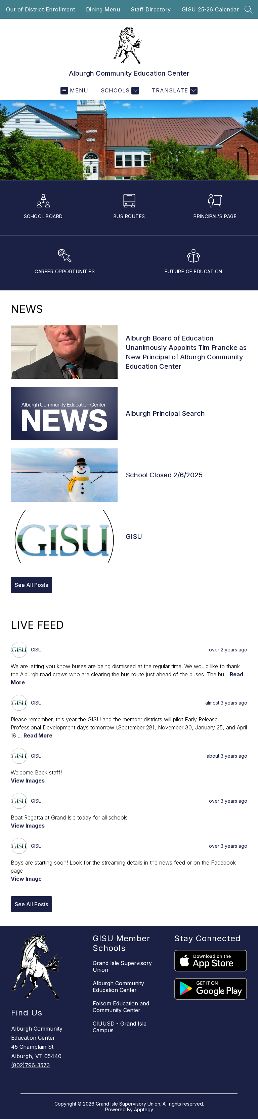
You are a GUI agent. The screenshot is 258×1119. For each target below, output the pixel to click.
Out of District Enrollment (40, 9)
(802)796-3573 (30, 1065)
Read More (38, 735)
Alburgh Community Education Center (118, 986)
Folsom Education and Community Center (121, 1006)
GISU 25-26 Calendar (211, 9)
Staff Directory (151, 9)
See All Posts (31, 585)
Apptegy (143, 1109)
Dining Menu (103, 9)
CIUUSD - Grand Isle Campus (119, 1027)
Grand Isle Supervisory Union (122, 966)
